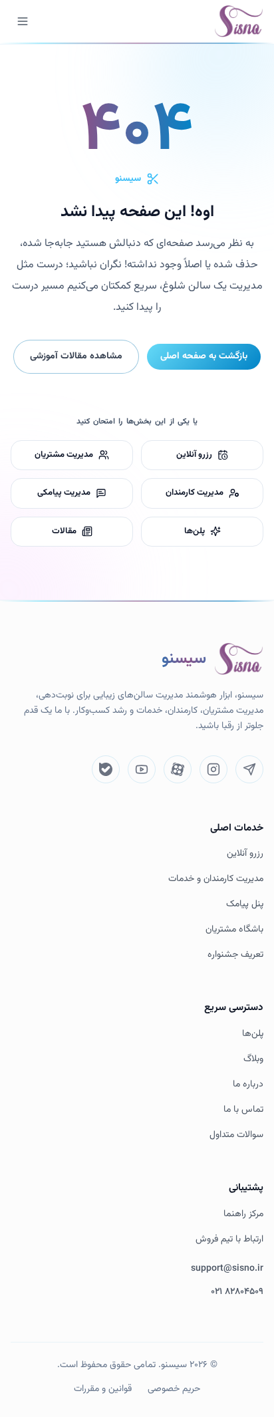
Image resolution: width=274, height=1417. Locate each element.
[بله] (106, 769)
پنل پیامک (244, 905)
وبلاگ (253, 1060)
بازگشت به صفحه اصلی (203, 356)
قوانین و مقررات (103, 1389)
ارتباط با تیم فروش (229, 1240)
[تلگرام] (249, 769)
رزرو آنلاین (245, 854)
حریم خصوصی (174, 1389)
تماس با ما (243, 1110)
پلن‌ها (252, 1034)
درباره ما (248, 1085)
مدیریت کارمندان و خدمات (215, 879)
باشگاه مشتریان (234, 930)
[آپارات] (178, 769)
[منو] (23, 21)
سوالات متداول (236, 1135)
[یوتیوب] (142, 769)
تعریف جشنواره (235, 955)
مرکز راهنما (243, 1215)
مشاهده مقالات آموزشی (76, 356)
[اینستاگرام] (213, 769)
